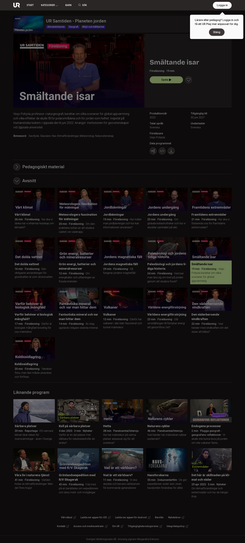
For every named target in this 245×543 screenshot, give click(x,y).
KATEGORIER (48, 5)
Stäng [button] (216, 32)
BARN (68, 5)
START (30, 5)
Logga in (222, 5)
